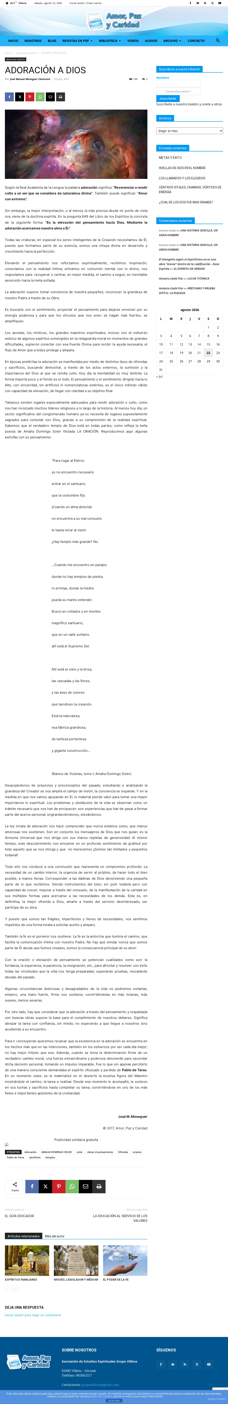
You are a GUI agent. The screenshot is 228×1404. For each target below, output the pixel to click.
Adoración (30, 1152)
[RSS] (205, 3)
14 (199, 344)
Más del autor (55, 1236)
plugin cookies (217, 1398)
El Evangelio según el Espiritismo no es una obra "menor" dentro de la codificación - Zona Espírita (189, 264)
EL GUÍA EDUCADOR (19, 1216)
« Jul (159, 376)
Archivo (170, 41)
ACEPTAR (114, 1401)
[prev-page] (7, 1288)
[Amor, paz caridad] (114, 21)
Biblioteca (108, 41)
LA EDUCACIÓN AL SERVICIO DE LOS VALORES (120, 1218)
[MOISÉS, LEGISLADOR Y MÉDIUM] (76, 1260)
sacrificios (35, 1157)
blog (52, 41)
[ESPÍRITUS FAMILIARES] (27, 1260)
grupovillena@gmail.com (100, 1385)
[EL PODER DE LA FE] (125, 1260)
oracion (137, 1152)
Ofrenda (123, 1152)
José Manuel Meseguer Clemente (30, 79)
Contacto (196, 41)
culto (79, 1152)
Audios (151, 41)
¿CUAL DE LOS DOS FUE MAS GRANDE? (186, 202)
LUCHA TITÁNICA (198, 278)
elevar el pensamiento (100, 1152)
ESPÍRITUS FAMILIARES (21, 1279)
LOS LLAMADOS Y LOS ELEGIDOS (182, 178)
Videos (133, 41)
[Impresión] (60, 96)
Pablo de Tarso (15, 1157)
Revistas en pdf (76, 41)
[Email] (50, 96)
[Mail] (197, 3)
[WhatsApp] (40, 96)
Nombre (162, 78)
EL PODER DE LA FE (115, 1279)
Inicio (13, 41)
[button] (217, 41)
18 (171, 353)
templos (50, 1157)
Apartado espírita (26, 53)
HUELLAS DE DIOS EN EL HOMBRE (182, 168)
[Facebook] (190, 3)
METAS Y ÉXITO (170, 157)
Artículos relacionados (24, 1236)
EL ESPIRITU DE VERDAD (189, 269)
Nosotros (33, 41)
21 (199, 353)
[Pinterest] (29, 96)
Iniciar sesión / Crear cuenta (85, 3)
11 (171, 344)
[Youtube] (219, 3)
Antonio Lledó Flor (171, 278)
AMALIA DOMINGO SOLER (56, 1152)
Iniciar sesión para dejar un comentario (33, 1315)
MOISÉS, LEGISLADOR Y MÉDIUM (76, 1279)
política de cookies (101, 1396)
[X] (212, 3)
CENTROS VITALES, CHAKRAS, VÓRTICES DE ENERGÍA (190, 190)
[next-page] (15, 1288)
